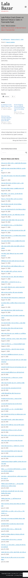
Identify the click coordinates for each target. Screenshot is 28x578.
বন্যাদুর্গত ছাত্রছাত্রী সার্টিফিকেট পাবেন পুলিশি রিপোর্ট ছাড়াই (12, 372)
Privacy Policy (18, 575)
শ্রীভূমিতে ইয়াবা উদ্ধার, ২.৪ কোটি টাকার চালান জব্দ (11, 498)
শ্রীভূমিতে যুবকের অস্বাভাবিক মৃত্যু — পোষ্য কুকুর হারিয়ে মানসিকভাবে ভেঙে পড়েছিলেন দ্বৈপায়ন (12, 485)
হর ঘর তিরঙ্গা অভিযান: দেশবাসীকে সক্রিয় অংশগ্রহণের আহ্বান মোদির (13, 304)
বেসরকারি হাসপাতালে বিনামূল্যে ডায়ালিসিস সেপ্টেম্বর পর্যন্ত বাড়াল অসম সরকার (13, 463)
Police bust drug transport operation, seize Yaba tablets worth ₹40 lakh (6, 118)
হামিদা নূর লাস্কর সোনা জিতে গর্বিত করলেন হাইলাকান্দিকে (12, 292)
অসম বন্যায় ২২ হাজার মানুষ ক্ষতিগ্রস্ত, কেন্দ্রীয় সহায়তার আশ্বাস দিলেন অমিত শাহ (14, 477)
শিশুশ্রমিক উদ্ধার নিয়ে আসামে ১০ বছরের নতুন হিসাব (11, 398)
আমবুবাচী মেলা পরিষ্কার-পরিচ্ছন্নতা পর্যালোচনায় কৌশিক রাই (12, 534)
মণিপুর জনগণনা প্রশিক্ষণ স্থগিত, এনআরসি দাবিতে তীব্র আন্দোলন (13, 163)
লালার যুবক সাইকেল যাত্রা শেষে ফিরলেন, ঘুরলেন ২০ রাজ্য (12, 183)
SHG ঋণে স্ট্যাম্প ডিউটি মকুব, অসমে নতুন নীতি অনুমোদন (12, 425)
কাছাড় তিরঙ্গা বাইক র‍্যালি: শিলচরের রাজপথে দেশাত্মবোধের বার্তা (13, 297)
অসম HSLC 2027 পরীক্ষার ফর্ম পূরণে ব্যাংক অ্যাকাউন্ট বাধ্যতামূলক (12, 255)
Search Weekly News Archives (9, 148)
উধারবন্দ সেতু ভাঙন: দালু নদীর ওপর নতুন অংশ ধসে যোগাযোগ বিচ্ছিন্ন (13, 558)
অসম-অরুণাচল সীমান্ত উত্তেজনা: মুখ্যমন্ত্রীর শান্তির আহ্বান (13, 241)
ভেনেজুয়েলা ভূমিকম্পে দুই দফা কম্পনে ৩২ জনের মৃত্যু (11, 539)
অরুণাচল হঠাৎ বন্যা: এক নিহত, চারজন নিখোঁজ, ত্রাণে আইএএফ (13, 552)
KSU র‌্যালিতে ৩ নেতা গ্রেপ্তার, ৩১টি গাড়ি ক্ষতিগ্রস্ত (12, 194)
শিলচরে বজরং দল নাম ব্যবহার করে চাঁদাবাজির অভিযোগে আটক (13, 518)
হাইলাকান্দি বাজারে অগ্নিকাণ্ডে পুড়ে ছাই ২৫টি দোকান (11, 430)
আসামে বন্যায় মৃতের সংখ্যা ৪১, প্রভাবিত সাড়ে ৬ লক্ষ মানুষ (12, 446)
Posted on (17, 39)
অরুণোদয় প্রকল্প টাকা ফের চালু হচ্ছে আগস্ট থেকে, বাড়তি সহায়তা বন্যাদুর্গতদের (13, 361)
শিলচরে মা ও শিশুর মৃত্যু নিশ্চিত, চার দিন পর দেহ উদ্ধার (11, 199)
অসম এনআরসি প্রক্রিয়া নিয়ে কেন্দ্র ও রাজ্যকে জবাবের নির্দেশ (13, 287)
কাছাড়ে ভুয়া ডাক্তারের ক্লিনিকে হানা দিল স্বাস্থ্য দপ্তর (11, 451)
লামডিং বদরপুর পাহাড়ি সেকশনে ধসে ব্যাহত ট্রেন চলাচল (11, 440)
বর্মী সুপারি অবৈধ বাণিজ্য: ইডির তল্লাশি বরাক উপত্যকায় (12, 328)
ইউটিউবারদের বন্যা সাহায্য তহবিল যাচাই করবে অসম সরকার (12, 261)
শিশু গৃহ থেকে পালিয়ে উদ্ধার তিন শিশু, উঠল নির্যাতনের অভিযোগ (13, 209)
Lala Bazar (7, 6)
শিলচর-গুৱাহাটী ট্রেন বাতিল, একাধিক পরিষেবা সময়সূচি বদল (12, 419)
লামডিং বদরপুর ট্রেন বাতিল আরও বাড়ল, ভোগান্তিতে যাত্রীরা (12, 383)
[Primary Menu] (25, 7)
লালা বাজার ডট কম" (15, 573)
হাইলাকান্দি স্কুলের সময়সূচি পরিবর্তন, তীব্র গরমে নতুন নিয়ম (12, 220)
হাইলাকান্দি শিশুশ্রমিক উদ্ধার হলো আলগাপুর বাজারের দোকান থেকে (13, 367)
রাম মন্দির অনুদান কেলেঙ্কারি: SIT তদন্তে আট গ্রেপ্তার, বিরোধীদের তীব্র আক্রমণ (12, 492)
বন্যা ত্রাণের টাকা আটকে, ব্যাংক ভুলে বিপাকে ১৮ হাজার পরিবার (13, 323)
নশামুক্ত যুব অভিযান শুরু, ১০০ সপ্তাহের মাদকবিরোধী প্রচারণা (13, 344)
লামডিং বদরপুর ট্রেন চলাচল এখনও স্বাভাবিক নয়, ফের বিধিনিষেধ (13, 333)
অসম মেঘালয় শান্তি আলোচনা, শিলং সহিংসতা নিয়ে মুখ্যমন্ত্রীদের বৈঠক (13, 177)
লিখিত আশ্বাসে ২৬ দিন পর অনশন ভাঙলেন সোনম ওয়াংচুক (12, 435)
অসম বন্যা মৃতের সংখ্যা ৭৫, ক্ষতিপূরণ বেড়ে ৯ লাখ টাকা (11, 377)
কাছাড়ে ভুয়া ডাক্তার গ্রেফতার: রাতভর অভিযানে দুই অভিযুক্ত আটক (13, 505)
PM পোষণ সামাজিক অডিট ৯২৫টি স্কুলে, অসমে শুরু (11, 271)
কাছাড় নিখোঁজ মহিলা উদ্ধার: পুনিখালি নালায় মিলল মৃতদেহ (12, 310)
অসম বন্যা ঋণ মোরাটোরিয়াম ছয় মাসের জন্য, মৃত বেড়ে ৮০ (12, 354)
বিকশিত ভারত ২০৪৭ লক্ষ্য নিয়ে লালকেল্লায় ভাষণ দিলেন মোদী (13, 230)
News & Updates (10, 42)
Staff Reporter (6, 39)
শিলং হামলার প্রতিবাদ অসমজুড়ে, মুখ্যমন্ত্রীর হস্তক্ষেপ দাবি (12, 188)
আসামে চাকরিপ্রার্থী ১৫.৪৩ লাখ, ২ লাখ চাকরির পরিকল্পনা (12, 409)
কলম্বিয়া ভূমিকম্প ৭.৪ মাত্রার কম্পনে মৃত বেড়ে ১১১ (11, 282)
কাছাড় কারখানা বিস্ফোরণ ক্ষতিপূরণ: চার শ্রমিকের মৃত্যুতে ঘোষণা (13, 414)
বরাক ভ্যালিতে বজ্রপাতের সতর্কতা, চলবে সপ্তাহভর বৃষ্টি (11, 456)
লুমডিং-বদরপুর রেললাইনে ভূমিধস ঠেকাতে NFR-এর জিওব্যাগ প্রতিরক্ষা (13, 247)
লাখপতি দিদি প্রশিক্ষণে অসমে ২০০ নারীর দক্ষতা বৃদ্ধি (11, 529)
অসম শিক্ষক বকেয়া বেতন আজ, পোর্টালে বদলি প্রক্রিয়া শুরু (12, 276)
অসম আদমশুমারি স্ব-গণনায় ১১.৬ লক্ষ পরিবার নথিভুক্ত (11, 225)
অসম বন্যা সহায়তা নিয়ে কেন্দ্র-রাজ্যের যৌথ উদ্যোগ (11, 388)
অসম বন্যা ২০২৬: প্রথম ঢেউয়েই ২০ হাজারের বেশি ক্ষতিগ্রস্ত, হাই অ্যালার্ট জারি (13, 546)
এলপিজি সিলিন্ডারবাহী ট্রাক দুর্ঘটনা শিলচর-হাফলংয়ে (10, 393)
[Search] (25, 153)
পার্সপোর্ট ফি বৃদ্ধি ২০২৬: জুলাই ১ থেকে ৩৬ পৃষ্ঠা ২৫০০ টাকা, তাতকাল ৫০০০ (13, 512)
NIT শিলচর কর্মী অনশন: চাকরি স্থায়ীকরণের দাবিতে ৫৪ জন (12, 266)
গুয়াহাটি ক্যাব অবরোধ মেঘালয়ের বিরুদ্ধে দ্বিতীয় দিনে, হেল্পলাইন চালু (13, 169)
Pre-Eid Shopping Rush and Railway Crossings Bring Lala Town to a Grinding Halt (19, 107)
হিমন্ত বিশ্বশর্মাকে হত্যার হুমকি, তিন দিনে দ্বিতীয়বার (11, 204)
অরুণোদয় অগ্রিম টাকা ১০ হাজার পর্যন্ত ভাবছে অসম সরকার (12, 349)
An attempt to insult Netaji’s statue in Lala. (6, 105)
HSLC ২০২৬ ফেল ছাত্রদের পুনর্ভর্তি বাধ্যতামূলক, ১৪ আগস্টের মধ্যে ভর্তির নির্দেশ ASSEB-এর (13, 470)
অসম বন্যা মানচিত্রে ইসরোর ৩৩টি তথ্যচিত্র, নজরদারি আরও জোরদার (13, 317)
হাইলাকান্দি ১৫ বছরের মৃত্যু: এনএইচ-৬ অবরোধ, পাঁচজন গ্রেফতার (13, 338)
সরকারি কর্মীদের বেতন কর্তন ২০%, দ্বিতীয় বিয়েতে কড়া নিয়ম (12, 214)
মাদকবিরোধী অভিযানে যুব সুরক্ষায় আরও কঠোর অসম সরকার (12, 524)
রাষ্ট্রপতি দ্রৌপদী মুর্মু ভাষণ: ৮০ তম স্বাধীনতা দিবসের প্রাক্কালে (13, 235)
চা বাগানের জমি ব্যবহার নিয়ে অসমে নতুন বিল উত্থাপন (11, 404)
